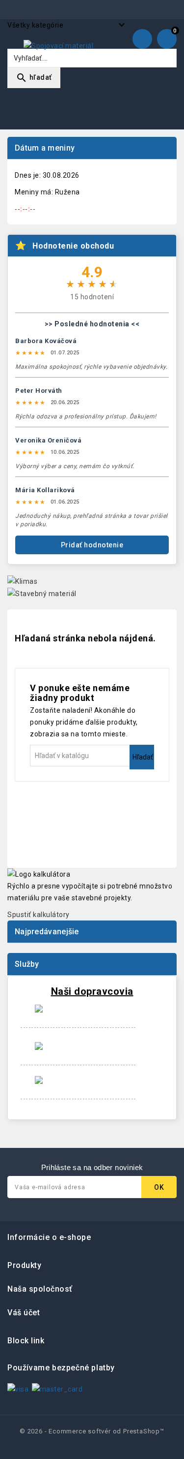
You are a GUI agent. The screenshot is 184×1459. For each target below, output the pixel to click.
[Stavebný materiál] (42, 593)
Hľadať (142, 757)
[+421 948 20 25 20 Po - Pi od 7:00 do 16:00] (142, 41)
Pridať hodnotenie (92, 545)
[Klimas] (22, 580)
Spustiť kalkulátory (38, 915)
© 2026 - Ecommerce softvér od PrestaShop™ (92, 1431)
